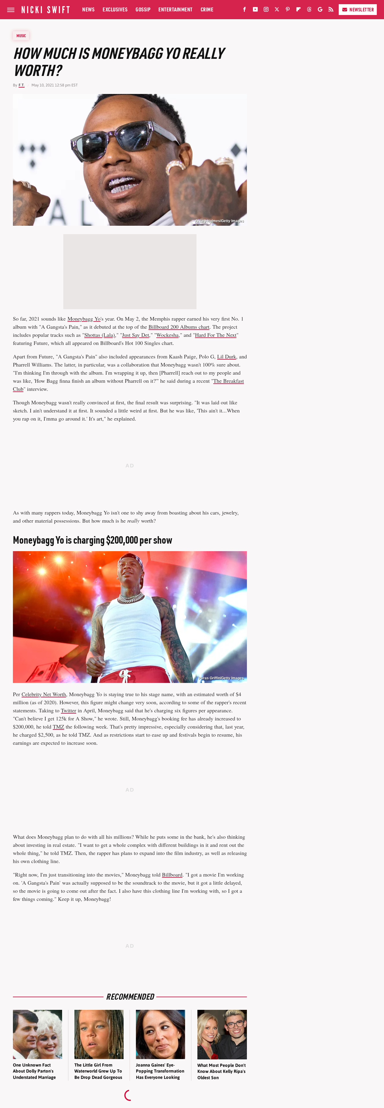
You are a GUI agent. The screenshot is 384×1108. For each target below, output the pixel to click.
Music (21, 35)
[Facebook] (245, 10)
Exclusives (115, 9)
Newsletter (362, 10)
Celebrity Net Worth (44, 694)
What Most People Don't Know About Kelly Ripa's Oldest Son (221, 1071)
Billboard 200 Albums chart (178, 326)
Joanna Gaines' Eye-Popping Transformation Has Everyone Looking (160, 1071)
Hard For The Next (215, 334)
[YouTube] (255, 10)
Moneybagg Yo (84, 318)
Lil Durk (226, 356)
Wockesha (167, 334)
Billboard (172, 874)
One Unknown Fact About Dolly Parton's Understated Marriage (34, 1071)
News (88, 9)
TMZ (58, 726)
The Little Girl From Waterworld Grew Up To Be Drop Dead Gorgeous (98, 1071)
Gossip (143, 9)
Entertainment (175, 9)
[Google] (320, 10)
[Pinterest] (288, 10)
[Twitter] (277, 10)
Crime (207, 9)
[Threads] (309, 10)
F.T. (22, 85)
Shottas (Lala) (99, 334)
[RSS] (331, 10)
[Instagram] (266, 10)
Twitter (68, 710)
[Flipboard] (299, 10)
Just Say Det (135, 334)
